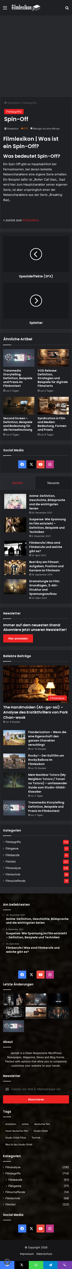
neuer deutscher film (16, 1130)
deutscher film (42, 1124)
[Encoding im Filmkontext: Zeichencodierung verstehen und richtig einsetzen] (36, 999)
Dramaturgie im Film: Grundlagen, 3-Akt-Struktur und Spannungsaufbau (44, 587)
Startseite (13, 102)
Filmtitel (11, 861)
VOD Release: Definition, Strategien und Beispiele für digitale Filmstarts (53, 378)
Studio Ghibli (41, 1130)
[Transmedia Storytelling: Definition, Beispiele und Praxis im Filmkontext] (18, 358)
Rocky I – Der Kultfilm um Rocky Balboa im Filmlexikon (46, 760)
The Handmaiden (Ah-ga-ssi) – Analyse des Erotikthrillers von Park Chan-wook (35, 712)
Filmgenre (12, 848)
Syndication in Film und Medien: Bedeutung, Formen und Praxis (52, 424)
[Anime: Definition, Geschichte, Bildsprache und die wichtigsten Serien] (15, 501)
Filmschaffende (15, 880)
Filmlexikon (31, 220)
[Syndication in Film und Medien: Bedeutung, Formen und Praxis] (53, 405)
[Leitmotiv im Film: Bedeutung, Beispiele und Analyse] (58, 1013)
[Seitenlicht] (13, 999)
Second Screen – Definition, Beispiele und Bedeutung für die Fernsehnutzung (17, 424)
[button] (7, 1262)
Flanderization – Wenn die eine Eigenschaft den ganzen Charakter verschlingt (47, 738)
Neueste (53, 483)
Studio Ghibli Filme (15, 1137)
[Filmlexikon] (26, 7)
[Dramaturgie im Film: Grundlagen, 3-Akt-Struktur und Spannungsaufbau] (15, 586)
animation (10, 1124)
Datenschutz (44, 1253)
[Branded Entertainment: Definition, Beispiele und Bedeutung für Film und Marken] (36, 1013)
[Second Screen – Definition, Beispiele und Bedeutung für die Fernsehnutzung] (18, 405)
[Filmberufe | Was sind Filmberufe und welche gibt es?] (15, 548)
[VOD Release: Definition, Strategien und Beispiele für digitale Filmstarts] (53, 358)
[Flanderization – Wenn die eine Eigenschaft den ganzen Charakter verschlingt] (14, 737)
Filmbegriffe (29, 102)
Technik (36, 1137)
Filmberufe (12, 855)
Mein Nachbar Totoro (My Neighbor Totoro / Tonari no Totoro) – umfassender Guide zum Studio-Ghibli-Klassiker (47, 783)
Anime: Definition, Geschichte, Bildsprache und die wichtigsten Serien (47, 502)
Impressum (27, 1253)
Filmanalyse (13, 868)
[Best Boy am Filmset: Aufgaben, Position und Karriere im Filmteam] (15, 567)
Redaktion (13, 128)
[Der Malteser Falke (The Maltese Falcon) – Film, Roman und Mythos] (13, 1013)
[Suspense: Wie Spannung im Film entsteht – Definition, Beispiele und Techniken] (15, 524)
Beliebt (18, 483)
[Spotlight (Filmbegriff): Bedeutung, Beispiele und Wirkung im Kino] (58, 999)
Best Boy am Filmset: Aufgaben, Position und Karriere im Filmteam (46, 566)
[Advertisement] (36, 55)
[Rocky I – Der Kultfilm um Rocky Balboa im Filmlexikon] (14, 761)
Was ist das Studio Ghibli (18, 1144)
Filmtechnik (13, 874)
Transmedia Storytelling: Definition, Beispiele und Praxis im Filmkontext (17, 378)
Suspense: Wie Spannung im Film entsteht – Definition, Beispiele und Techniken (47, 525)
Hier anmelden (18, 638)
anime (25, 1124)
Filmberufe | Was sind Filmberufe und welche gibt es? (45, 547)
